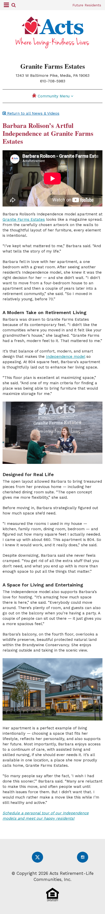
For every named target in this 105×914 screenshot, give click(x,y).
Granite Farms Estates (24, 219)
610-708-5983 (52, 81)
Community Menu (54, 96)
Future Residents (86, 5)
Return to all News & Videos (32, 113)
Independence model (65, 356)
